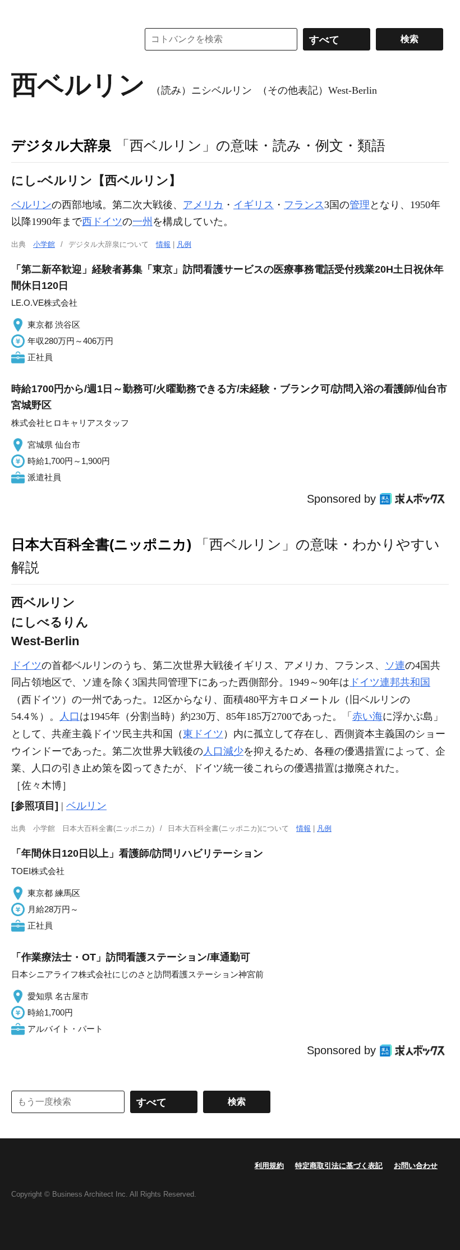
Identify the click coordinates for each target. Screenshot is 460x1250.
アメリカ (203, 204)
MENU (22, 11)
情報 (163, 244)
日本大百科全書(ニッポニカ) (101, 544)
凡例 (184, 244)
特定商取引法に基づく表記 (339, 1165)
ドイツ (26, 665)
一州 (142, 221)
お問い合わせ (416, 1165)
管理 (359, 204)
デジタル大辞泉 (61, 145)
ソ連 (395, 665)
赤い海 (367, 716)
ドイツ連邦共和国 (389, 682)
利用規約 (269, 1165)
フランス (304, 204)
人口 (69, 716)
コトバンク (66, 39)
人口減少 (223, 751)
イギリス (253, 204)
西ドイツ (102, 221)
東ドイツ (203, 733)
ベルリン (31, 204)
